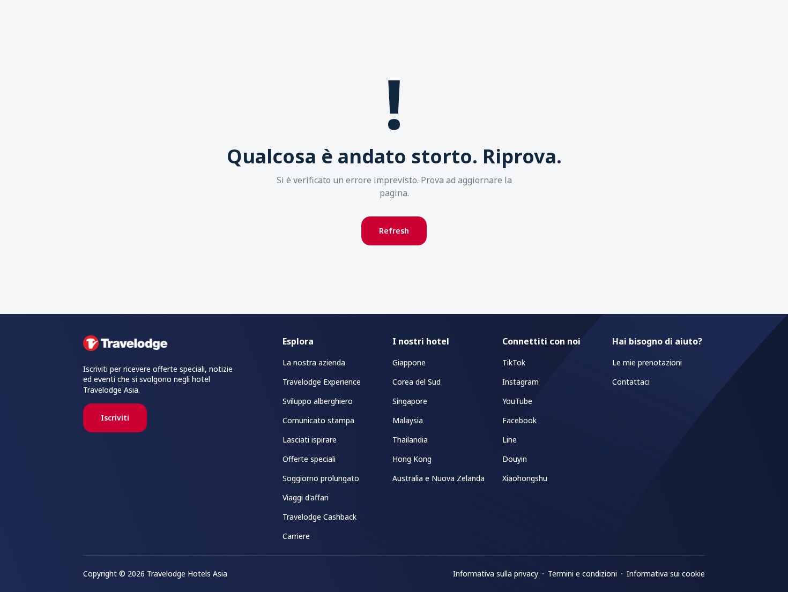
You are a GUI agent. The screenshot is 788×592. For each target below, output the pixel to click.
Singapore (409, 401)
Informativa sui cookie (666, 573)
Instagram (520, 382)
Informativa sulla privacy (495, 573)
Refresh (394, 231)
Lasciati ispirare (310, 439)
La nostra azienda (314, 362)
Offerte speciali (309, 459)
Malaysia (407, 420)
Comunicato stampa (318, 420)
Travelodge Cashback (319, 517)
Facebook (519, 420)
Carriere (296, 536)
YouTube (517, 401)
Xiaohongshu (524, 478)
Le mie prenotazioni (647, 362)
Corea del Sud (416, 382)
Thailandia (410, 439)
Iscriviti (115, 418)
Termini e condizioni (582, 573)
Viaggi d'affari (306, 497)
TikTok (513, 362)
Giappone (409, 362)
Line (509, 439)
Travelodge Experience (322, 382)
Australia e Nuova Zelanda (438, 478)
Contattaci (631, 382)
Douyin (514, 459)
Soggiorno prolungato (321, 478)
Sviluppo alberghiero (318, 401)
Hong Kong (412, 459)
